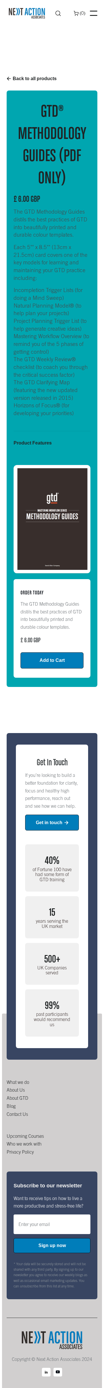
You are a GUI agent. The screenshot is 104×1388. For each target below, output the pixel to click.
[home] (27, 13)
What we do (18, 1082)
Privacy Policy (20, 1152)
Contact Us (17, 1114)
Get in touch (52, 822)
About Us (16, 1090)
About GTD (17, 1098)
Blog (11, 1106)
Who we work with (24, 1143)
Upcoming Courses (25, 1136)
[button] (79, 13)
